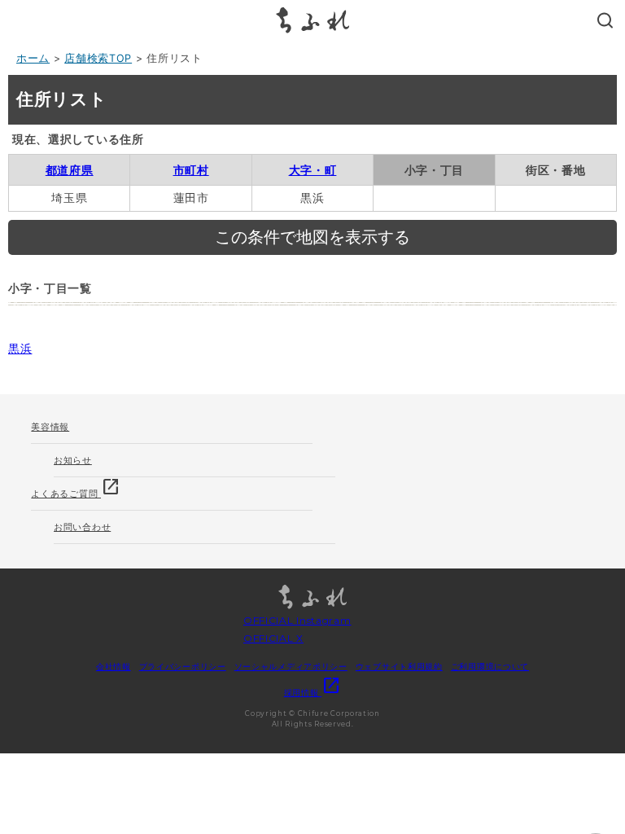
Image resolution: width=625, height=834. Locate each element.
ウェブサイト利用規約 (399, 666)
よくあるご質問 (75, 488)
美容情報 (50, 426)
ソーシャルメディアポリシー (290, 666)
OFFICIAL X (273, 638)
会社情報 (113, 666)
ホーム (33, 58)
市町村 (191, 170)
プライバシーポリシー (182, 666)
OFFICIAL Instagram (297, 620)
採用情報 (313, 692)
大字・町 (313, 170)
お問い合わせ (82, 527)
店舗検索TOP (98, 58)
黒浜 (20, 348)
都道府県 (70, 170)
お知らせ (73, 460)
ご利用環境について (490, 666)
